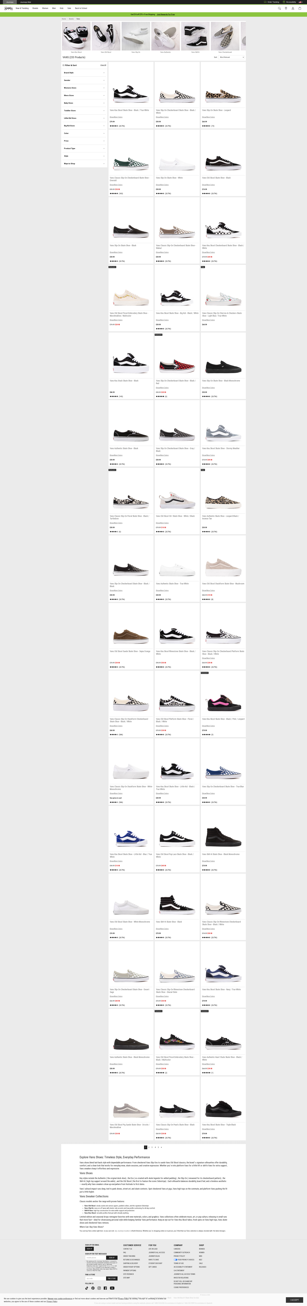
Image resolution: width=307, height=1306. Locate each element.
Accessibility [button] (291, 2)
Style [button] (66, 156)
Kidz (200, 1260)
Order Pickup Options (131, 1267)
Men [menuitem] (54, 8)
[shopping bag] (300, 8)
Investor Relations (181, 1278)
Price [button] (66, 141)
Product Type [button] (69, 148)
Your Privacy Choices (186, 1260)
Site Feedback (128, 1274)
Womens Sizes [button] (70, 88)
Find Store (112, 1278)
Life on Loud (153, 1249)
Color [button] (66, 133)
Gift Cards (153, 1267)
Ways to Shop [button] (69, 164)
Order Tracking (273, 2)
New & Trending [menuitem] (22, 8)
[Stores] (286, 8)
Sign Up (89, 1249)
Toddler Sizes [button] (70, 111)
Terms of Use (179, 1263)
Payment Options (129, 1270)
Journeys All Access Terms (184, 1274)
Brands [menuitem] (35, 8)
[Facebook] (106, 1288)
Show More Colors (116, 117)
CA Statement (179, 1270)
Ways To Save (154, 1260)
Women (201, 1252)
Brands (202, 1249)
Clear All (103, 65)
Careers (177, 1249)
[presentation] (22, 8)
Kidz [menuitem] (62, 8)
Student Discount (155, 1263)
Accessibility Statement (183, 1267)
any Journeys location (122, 1231)
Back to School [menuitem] (81, 8)
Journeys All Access (157, 1252)
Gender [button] (67, 80)
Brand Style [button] (69, 73)
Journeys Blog (154, 1256)
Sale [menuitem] (69, 8)
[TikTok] (87, 1288)
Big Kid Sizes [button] (69, 126)
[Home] (8, 8)
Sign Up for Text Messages (96, 1254)
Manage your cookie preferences (60, 1298)
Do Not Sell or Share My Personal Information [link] (183, 1282)
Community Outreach (182, 1252)
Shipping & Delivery (130, 1263)
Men (200, 1256)
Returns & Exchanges (131, 1260)
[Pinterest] (93, 1288)
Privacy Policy (179, 1256)
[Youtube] (113, 1288)
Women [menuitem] (45, 8)
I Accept (294, 1300)
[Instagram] (100, 1288)
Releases (202, 1267)
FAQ (124, 1252)
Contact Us (127, 1249)
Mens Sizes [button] (69, 95)
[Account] (293, 8)
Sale (201, 1263)
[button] (301, 2)
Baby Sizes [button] (68, 103)
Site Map (126, 1278)
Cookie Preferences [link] (181, 1287)
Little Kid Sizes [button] (70, 118)
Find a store (90, 1275)
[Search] (280, 8)
